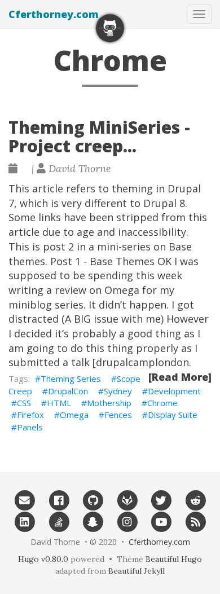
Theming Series (71, 378)
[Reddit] (195, 500)
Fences (118, 414)
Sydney (118, 391)
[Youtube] (161, 521)
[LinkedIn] (24, 521)
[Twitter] (161, 500)
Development (174, 391)
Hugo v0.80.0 (43, 559)
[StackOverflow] (59, 521)
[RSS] (195, 521)
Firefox (30, 414)
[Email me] (24, 500)
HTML (59, 402)
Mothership (109, 402)
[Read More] (180, 377)
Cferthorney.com (53, 14)
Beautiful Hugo (174, 559)
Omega (74, 414)
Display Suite (172, 414)
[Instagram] (127, 521)
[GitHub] (93, 500)
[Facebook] (59, 500)
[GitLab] (127, 500)
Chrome (162, 402)
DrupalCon (68, 391)
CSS (24, 402)
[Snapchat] (93, 521)
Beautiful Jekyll (136, 571)
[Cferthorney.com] (110, 28)
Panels (30, 427)
